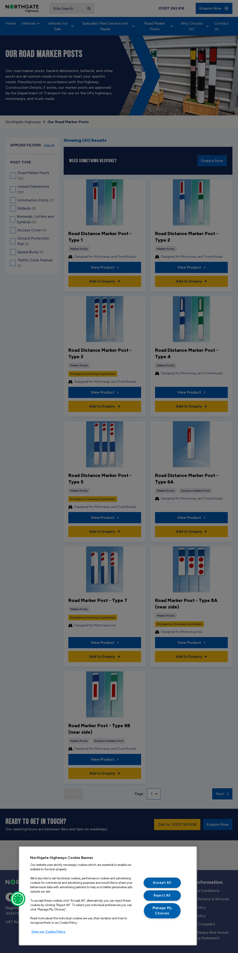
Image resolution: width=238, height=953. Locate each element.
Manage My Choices (162, 911)
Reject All (162, 895)
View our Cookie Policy (48, 931)
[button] (17, 898)
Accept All (162, 883)
